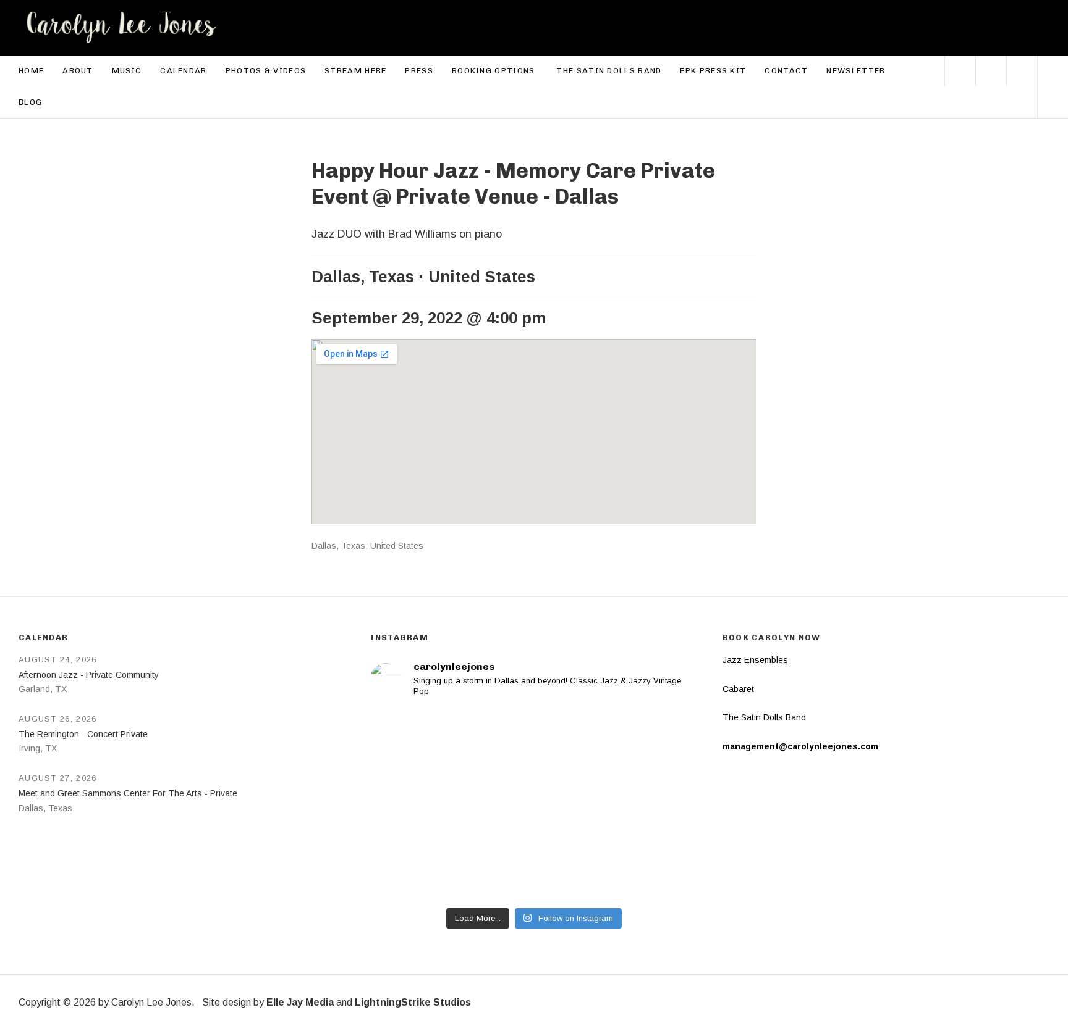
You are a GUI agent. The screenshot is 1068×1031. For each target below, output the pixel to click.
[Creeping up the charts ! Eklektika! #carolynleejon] (450, 756)
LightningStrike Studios (413, 1002)
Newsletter (855, 70)
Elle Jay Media (300, 1002)
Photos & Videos (266, 70)
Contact (786, 70)
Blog (30, 102)
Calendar (183, 70)
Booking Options (500, 70)
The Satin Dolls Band (608, 70)
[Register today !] (450, 852)
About (77, 70)
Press (419, 70)
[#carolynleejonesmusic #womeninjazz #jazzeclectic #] (617, 852)
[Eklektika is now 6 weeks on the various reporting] (617, 756)
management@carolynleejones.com (800, 746)
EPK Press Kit (713, 70)
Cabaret (738, 689)
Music (127, 70)
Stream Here (355, 70)
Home (31, 70)
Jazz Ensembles (755, 660)
